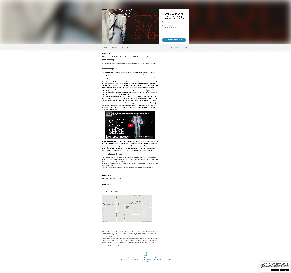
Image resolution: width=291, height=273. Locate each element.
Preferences (265, 270)
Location (114, 47)
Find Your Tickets (158, 259)
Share (186, 47)
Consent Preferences (145, 261)
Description (106, 47)
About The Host (124, 47)
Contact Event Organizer (126, 259)
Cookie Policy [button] (271, 266)
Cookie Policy (167, 259)
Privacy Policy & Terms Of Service (143, 259)
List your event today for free (155, 257)
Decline (275, 270)
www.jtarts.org (141, 246)
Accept (284, 270)
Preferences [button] (263, 267)
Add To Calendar (175, 47)
